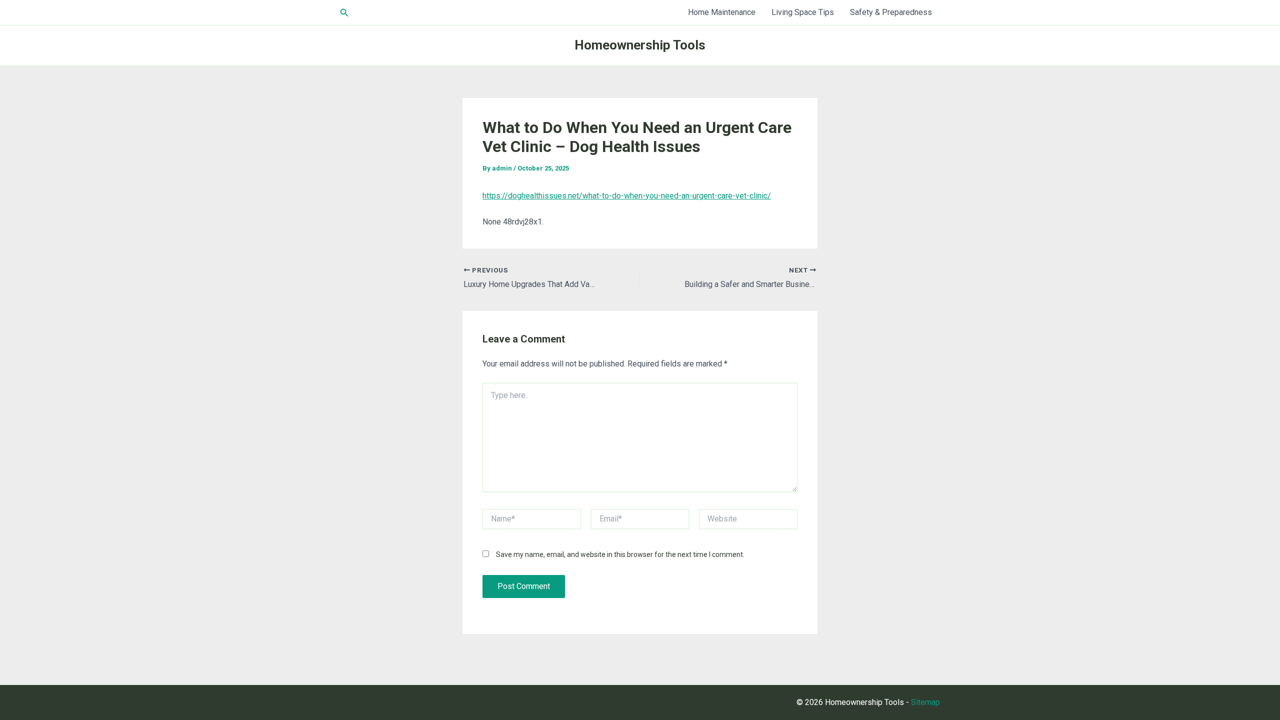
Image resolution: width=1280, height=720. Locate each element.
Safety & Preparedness (891, 12)
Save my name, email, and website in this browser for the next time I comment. (620, 554)
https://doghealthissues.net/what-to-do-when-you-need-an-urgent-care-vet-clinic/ (626, 195)
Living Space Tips (803, 12)
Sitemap (925, 702)
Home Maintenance (722, 12)
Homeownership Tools (640, 45)
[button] (344, 12)
